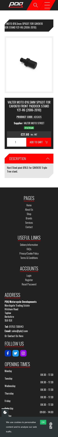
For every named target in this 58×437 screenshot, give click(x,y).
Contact (29, 227)
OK (43, 422)
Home (29, 205)
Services (29, 222)
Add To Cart (37, 142)
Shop (29, 214)
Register (29, 280)
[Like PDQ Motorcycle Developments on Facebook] (8, 353)
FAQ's (29, 249)
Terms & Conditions (29, 258)
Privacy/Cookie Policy (29, 253)
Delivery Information (29, 245)
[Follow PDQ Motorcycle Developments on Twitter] (15, 353)
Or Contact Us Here (14, 336)
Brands (29, 218)
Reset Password (29, 284)
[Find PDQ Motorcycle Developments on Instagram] (23, 353)
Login (29, 275)
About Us (29, 209)
